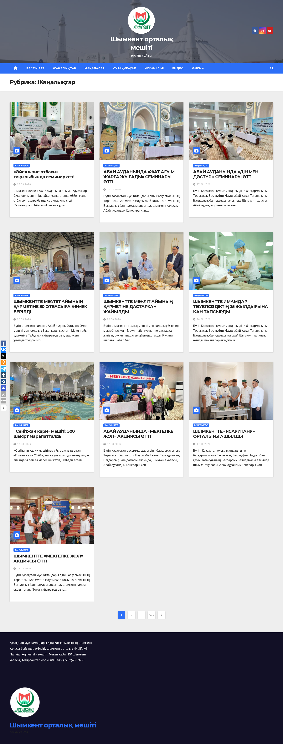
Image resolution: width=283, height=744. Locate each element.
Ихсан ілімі (154, 68)
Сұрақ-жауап (124, 68)
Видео (178, 68)
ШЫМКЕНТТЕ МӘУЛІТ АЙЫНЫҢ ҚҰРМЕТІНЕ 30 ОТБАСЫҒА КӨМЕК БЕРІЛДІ (50, 306)
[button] (271, 68)
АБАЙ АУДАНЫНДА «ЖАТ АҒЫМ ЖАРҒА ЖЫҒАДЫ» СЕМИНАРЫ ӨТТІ (139, 177)
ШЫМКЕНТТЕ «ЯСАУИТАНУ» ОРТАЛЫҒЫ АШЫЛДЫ (224, 434)
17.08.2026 (24, 444)
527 (151, 615)
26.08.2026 (24, 319)
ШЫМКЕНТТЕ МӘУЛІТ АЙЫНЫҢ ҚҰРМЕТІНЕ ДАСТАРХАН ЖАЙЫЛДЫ (138, 306)
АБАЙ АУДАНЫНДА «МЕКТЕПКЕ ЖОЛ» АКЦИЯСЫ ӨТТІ (138, 434)
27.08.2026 (24, 184)
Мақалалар (95, 68)
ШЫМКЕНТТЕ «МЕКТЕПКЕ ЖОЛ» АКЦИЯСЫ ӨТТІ (48, 558)
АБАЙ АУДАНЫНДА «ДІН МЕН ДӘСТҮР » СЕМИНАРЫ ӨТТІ (225, 174)
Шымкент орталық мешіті (53, 725)
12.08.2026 (24, 568)
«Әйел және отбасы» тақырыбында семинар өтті (43, 174)
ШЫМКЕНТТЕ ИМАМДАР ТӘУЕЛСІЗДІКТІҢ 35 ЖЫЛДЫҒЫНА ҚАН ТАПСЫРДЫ (230, 306)
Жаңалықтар (64, 68)
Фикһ (197, 68)
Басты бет (35, 68)
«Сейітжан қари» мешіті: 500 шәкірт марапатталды (44, 434)
